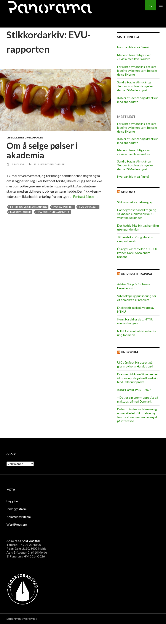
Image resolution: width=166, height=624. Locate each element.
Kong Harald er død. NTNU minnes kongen (135, 321)
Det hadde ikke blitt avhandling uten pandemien (138, 227)
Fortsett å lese (85, 196)
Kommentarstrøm (18, 516)
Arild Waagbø (31, 541)
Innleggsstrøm (16, 509)
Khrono (128, 192)
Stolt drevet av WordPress (21, 618)
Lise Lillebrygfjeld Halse (24, 137)
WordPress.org (16, 524)
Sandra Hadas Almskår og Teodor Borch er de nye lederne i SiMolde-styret (135, 86)
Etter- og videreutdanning (28, 206)
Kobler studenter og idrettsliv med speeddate (137, 100)
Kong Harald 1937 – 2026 (134, 390)
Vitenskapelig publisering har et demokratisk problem (136, 298)
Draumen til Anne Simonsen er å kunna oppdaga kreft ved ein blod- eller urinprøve (137, 378)
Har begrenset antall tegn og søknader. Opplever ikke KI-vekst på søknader (136, 213)
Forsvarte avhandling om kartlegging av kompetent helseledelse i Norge (137, 70)
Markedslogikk (20, 212)
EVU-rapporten (63, 206)
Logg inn (12, 501)
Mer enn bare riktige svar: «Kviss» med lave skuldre (134, 57)
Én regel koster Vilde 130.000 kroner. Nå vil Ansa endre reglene (137, 252)
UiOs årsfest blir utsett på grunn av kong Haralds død (135, 364)
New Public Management (53, 212)
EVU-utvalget (88, 206)
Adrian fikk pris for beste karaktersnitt (133, 286)
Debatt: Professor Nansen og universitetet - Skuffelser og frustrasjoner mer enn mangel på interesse (137, 415)
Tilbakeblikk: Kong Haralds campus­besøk (135, 239)
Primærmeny (161, 5)
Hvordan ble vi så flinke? (133, 47)
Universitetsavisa (136, 274)
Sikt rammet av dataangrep (135, 202)
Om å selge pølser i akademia (42, 150)
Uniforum (129, 352)
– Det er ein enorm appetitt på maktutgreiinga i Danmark (137, 399)
